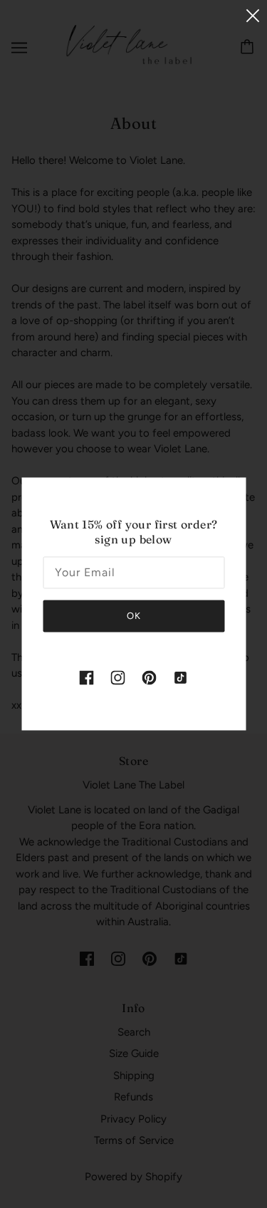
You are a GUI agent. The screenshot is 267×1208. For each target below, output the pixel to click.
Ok (134, 615)
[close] (253, 15)
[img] (87, 677)
